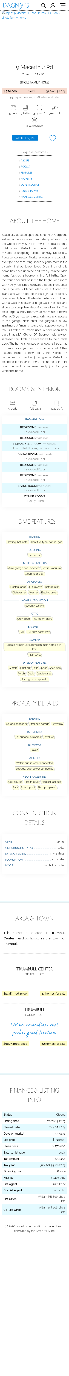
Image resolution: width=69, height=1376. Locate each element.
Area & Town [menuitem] (28, 190)
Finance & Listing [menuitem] (31, 196)
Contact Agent (25, 137)
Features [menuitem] (25, 172)
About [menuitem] (24, 160)
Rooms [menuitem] (24, 166)
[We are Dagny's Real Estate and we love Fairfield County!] (16, 7)
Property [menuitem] (25, 178)
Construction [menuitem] (29, 184)
